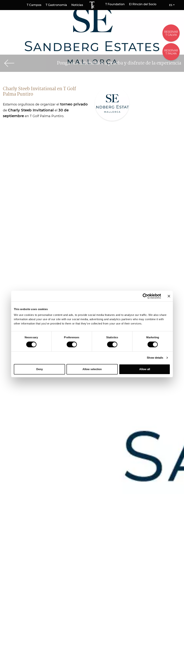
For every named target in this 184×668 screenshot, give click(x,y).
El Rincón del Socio (142, 4)
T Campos (34, 5)
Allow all (144, 369)
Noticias (77, 5)
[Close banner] (169, 296)
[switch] (72, 344)
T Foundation (115, 4)
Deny (39, 369)
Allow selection (92, 369)
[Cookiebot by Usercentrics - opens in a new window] (145, 296)
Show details (155, 357)
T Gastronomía (56, 5)
